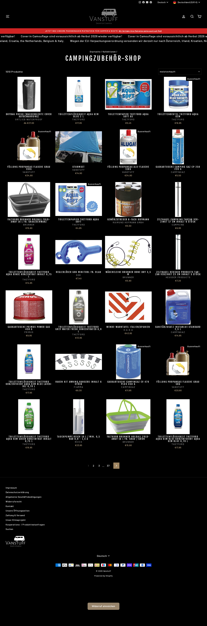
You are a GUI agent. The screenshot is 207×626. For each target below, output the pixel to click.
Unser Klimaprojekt (16, 520)
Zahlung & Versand (15, 515)
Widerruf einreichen (103, 606)
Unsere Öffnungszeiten (18, 510)
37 (108, 465)
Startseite (95, 51)
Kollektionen (109, 51)
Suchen (9, 529)
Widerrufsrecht (14, 501)
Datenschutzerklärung (17, 492)
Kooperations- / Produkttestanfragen (25, 524)
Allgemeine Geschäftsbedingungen (24, 497)
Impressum (11, 487)
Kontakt (10, 506)
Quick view (29, 108)
